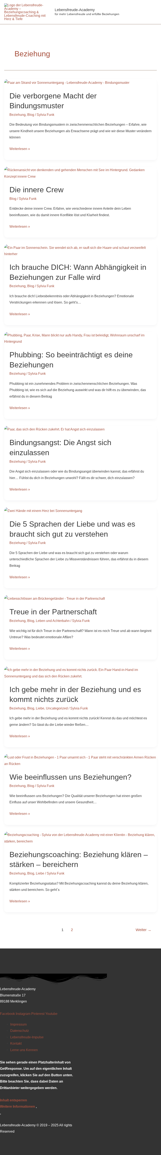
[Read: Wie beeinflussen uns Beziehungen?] (80, 760)
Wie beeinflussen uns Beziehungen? (70, 777)
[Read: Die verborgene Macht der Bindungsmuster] (66, 82)
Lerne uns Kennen (24, 1050)
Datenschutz (19, 1030)
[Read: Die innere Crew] (80, 173)
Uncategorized (57, 708)
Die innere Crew (36, 189)
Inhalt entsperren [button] (13, 1100)
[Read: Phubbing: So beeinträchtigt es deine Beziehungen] (80, 338)
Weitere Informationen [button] (17, 1106)
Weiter (143, 930)
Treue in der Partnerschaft (53, 611)
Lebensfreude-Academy (75, 10)
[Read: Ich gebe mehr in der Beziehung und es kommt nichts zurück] (80, 672)
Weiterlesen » (19, 148)
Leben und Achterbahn (53, 621)
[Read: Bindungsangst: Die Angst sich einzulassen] (54, 429)
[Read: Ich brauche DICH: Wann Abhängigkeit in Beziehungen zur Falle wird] (80, 250)
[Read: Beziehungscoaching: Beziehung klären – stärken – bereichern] (80, 838)
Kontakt (16, 1043)
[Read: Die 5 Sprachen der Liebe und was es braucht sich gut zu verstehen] (43, 510)
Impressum (18, 1024)
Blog (30, 114)
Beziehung (17, 114)
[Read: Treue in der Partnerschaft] (54, 598)
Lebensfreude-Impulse (27, 1037)
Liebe (40, 708)
